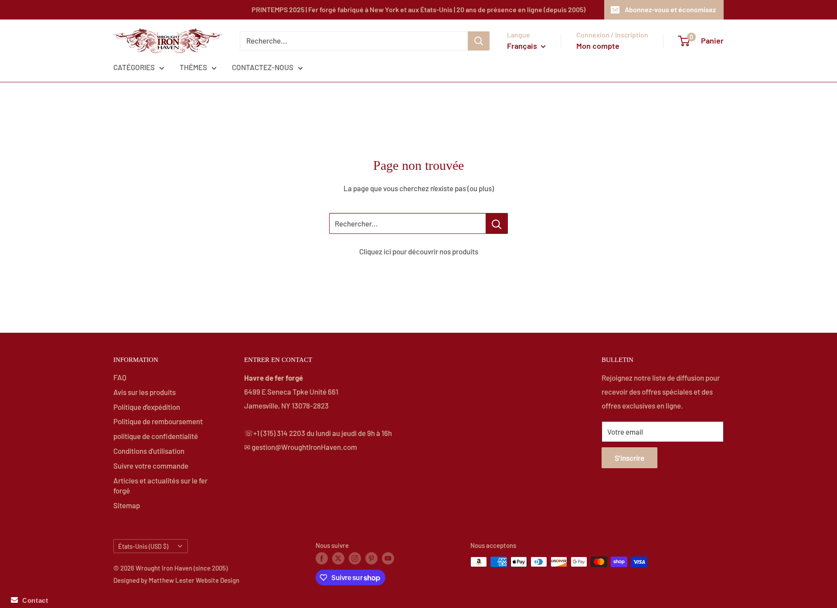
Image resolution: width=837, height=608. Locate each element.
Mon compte (597, 46)
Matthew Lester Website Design (194, 580)
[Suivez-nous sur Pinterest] (371, 557)
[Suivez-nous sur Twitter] (338, 557)
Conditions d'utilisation (148, 450)
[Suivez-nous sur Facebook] (322, 557)
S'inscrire (629, 457)
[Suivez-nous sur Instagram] (355, 557)
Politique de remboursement (158, 421)
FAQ (119, 377)
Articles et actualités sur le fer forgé (160, 485)
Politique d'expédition (146, 406)
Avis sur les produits (144, 392)
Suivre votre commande (150, 465)
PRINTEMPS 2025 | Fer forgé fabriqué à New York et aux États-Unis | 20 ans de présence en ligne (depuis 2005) (418, 9)
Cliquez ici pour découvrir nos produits (418, 251)
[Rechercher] (479, 41)
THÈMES (193, 67)
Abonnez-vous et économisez (670, 9)
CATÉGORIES (134, 67)
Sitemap (126, 505)
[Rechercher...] (497, 223)
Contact (33, 600)
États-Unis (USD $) (143, 546)
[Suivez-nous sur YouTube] (388, 557)
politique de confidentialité (155, 436)
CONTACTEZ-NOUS (262, 67)
